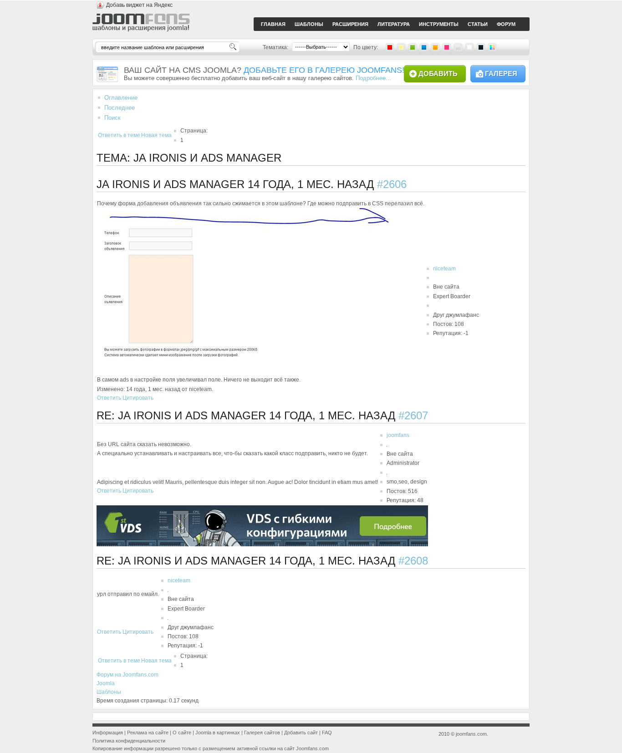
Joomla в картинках (217, 732)
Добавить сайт (301, 732)
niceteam (444, 268)
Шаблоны (109, 692)
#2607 (413, 415)
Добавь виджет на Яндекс (139, 5)
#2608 (413, 561)
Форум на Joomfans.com (127, 675)
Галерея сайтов (262, 732)
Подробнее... (373, 78)
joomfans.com (471, 734)
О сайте (182, 732)
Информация (107, 732)
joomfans (398, 435)
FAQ (327, 732)
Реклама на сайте (147, 732)
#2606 (392, 184)
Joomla (106, 683)
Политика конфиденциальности (128, 740)
